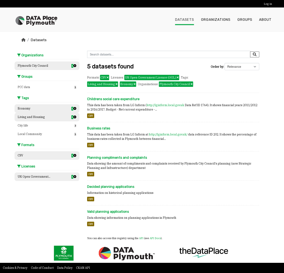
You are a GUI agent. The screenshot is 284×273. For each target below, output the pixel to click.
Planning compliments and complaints (117, 158)
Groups (244, 20)
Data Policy (65, 268)
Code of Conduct (42, 268)
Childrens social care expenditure (113, 99)
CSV (90, 115)
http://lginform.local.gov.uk (165, 105)
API (141, 238)
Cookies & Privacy (15, 268)
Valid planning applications (108, 212)
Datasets (184, 20)
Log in (268, 4)
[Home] (23, 40)
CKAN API (83, 268)
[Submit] (254, 54)
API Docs (155, 238)
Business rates (98, 128)
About (265, 20)
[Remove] (108, 77)
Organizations (215, 20)
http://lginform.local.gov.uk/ (168, 134)
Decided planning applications (110, 187)
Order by (217, 67)
